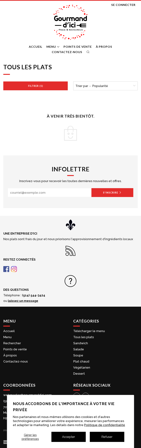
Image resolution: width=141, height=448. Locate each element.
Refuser (107, 437)
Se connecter (123, 4)
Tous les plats (83, 337)
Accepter (68, 437)
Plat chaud (81, 361)
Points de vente (78, 46)
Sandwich (80, 343)
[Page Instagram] (14, 269)
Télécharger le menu (89, 331)
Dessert (79, 373)
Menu (51, 46)
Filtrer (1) (35, 85)
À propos (104, 46)
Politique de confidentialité (104, 425)
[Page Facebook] (6, 269)
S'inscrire (110, 192)
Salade (78, 349)
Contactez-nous (67, 52)
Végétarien (81, 367)
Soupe (78, 355)
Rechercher (12, 343)
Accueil (35, 46)
